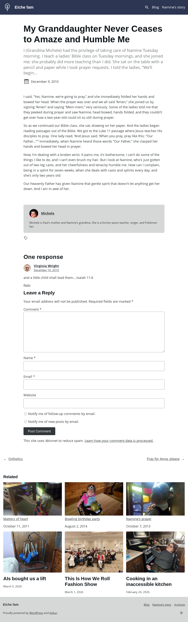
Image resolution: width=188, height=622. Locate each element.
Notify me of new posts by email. (53, 421)
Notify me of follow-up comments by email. (61, 413)
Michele (47, 213)
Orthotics (15, 459)
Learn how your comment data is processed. (119, 440)
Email (29, 376)
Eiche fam (24, 7)
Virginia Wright (46, 266)
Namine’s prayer (138, 519)
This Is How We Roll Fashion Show (87, 581)
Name (30, 358)
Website (30, 395)
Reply (27, 285)
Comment (32, 309)
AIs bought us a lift (24, 578)
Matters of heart (15, 519)
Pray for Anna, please (163, 459)
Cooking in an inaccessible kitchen (149, 581)
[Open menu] (147, 7)
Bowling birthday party (82, 519)
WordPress (36, 613)
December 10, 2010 (46, 270)
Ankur (53, 613)
